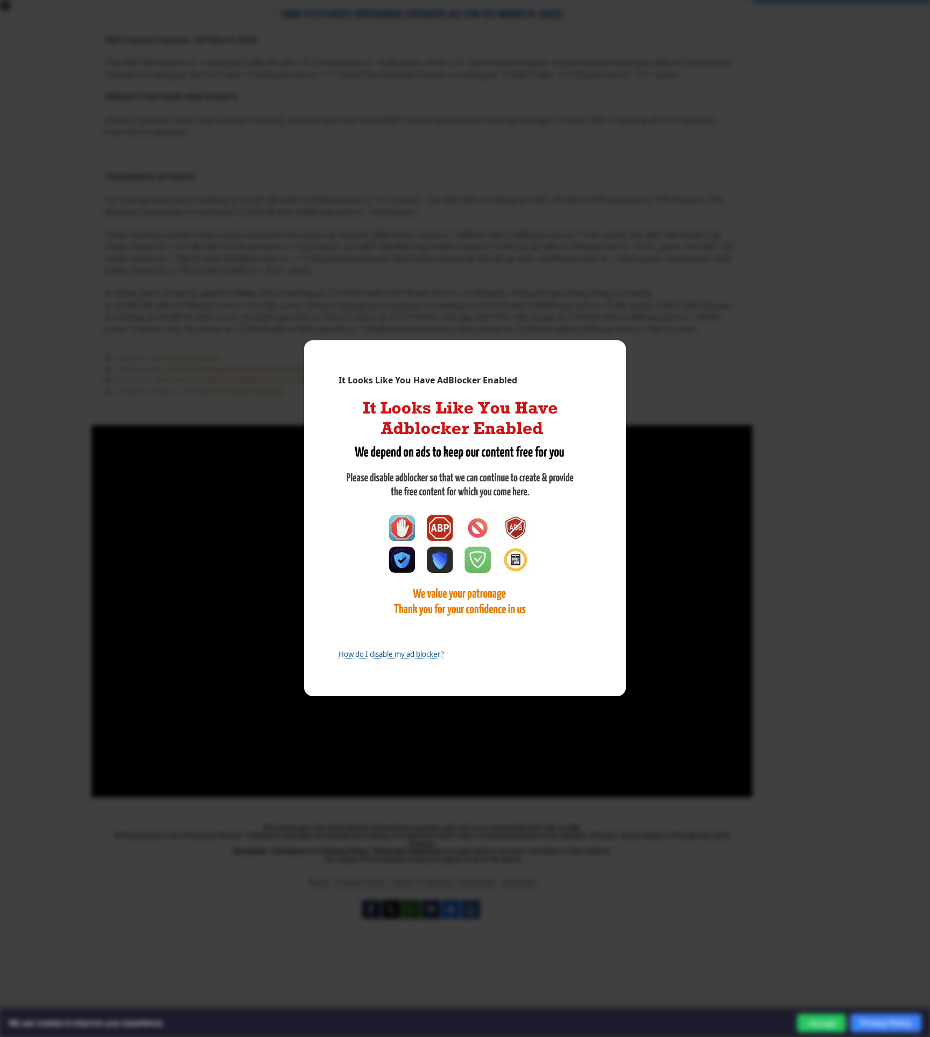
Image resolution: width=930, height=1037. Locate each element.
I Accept (821, 1023)
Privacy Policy (886, 1022)
